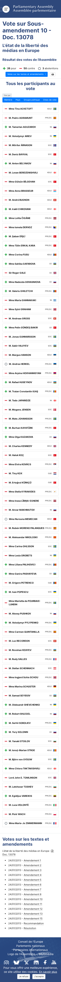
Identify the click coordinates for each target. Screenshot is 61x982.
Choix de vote (49, 100)
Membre (8, 100)
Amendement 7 (32, 889)
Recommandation (34, 923)
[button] (52, 74)
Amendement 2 (32, 865)
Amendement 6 (32, 884)
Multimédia (46, 954)
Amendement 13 (33, 913)
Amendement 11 (33, 904)
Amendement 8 (32, 894)
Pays (18, 100)
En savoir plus (48, 971)
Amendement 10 (33, 899)
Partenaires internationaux (30, 950)
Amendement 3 (32, 870)
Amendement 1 (32, 860)
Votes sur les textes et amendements (25, 74)
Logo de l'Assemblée (21, 954)
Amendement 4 (32, 874)
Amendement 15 (33, 918)
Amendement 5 (32, 879)
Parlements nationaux (30, 945)
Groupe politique (32, 100)
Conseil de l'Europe (30, 941)
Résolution (30, 928)
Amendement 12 (33, 908)
